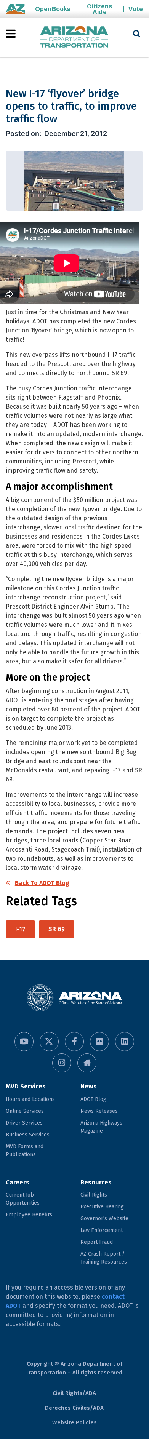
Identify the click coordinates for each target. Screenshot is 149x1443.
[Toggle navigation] (11, 33)
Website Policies (74, 1422)
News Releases (99, 1111)
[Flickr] (99, 1041)
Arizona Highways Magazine (101, 1127)
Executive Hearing (102, 1206)
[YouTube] (24, 1041)
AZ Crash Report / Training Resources (103, 1258)
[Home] (74, 37)
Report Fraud (96, 1242)
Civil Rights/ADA (74, 1393)
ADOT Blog (93, 1099)
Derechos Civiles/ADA (74, 1408)
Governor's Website (104, 1218)
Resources (96, 1182)
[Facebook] (74, 1041)
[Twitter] (49, 1041)
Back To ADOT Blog (42, 883)
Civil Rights (93, 1195)
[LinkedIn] (124, 1041)
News (88, 1086)
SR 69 (56, 929)
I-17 (20, 929)
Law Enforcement (101, 1230)
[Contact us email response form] (86, 1062)
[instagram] (61, 1062)
